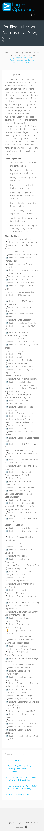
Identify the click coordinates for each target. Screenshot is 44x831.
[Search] (31, 15)
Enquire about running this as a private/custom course (22, 61)
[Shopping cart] (35, 15)
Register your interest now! (22, 57)
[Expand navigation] (40, 15)
